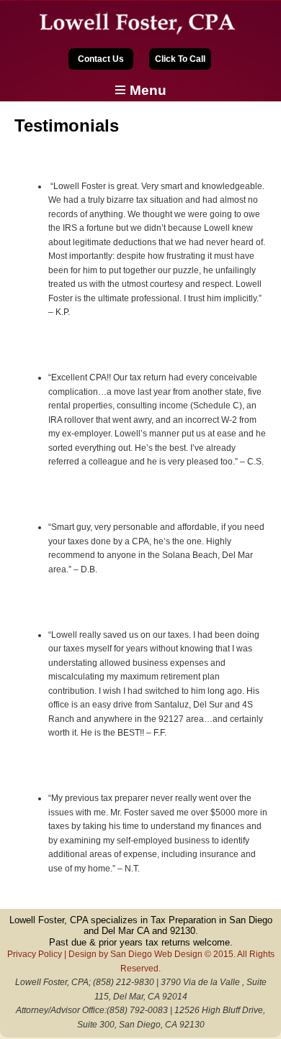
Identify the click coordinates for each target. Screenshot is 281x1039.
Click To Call (180, 59)
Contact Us (101, 59)
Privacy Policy (34, 954)
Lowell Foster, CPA (140, 23)
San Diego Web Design (156, 954)
